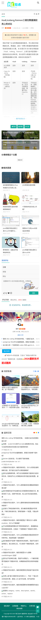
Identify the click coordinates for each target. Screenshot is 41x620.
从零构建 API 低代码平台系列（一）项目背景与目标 (11, 406)
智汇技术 (18, 614)
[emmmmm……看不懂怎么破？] (6, 293)
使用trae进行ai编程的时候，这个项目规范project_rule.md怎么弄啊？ (10, 388)
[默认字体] (37, 14)
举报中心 (24, 606)
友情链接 (15, 606)
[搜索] (38, 2)
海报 (21, 126)
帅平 (6, 28)
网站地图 (19, 608)
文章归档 (32, 606)
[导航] (3, 2)
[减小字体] (34, 14)
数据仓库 (20, 160)
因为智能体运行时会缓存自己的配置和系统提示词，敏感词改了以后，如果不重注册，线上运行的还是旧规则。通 (20, 494)
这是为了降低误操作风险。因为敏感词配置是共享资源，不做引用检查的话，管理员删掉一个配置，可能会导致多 (20, 511)
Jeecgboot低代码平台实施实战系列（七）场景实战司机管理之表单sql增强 (11, 425)
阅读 (14, 126)
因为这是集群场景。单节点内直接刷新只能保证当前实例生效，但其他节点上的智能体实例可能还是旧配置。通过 (20, 476)
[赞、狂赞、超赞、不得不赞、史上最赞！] (9, 293)
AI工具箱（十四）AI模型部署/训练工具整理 (30, 425)
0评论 (31, 28)
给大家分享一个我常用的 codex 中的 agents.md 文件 (20, 345)
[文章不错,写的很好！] (4, 293)
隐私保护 (7, 606)
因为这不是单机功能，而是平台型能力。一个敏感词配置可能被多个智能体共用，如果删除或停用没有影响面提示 (20, 561)
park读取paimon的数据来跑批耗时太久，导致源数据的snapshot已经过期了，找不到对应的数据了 (30, 388)
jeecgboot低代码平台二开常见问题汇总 (29, 406)
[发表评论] (37, 607)
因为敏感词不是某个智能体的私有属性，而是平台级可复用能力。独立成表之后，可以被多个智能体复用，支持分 (20, 544)
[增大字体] (38, 14)
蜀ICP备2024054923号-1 (9, 616)
